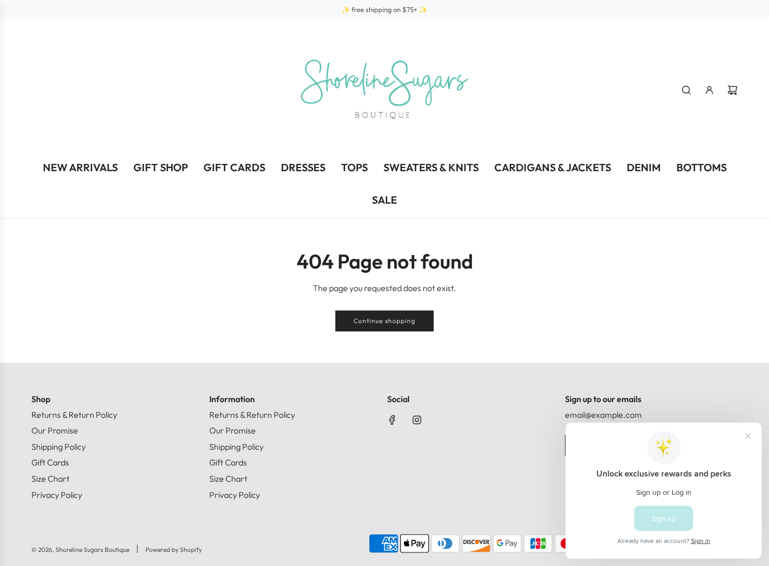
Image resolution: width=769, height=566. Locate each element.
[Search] (686, 90)
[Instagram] (416, 419)
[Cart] (732, 90)
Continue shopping (384, 321)
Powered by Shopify (173, 549)
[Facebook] (392, 419)
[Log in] (709, 90)
